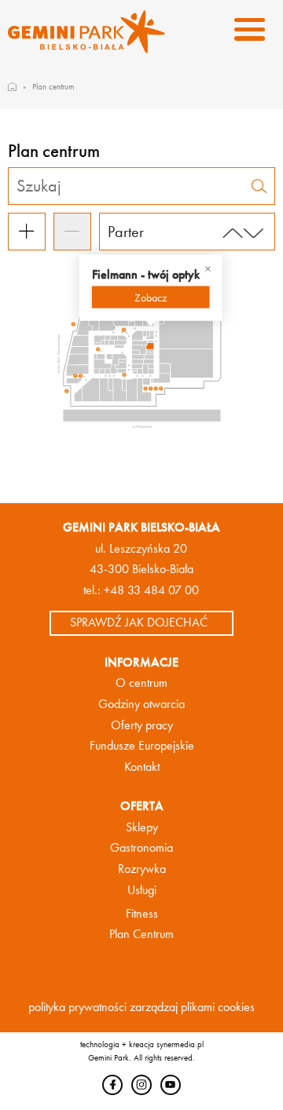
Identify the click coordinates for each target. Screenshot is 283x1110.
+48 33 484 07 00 (151, 590)
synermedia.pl (180, 1044)
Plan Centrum (141, 934)
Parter (126, 231)
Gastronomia (141, 848)
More (150, 297)
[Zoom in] (27, 231)
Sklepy (142, 827)
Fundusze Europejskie (142, 746)
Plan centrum (53, 86)
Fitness (142, 914)
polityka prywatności (77, 1007)
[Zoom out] (72, 231)
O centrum (141, 683)
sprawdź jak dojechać (139, 622)
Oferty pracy (142, 725)
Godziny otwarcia (141, 704)
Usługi (141, 890)
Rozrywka (142, 869)
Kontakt (142, 767)
